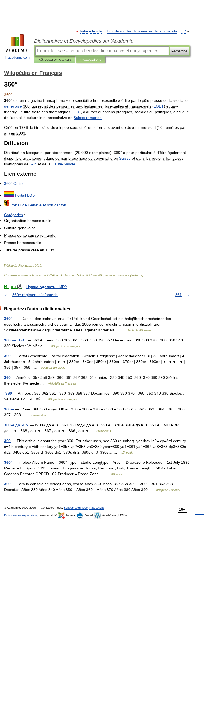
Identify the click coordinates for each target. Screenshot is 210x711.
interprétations (90, 59)
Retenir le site (91, 31)
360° (88, 275)
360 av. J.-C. (15, 340)
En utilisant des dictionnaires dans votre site (142, 31)
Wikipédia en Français (54, 59)
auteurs (136, 275)
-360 (8, 393)
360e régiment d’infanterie (35, 295)
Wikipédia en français (113, 275)
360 (7, 356)
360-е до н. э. (16, 425)
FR (183, 31)
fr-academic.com (17, 58)
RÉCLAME (96, 507)
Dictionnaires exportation (20, 515)
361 (178, 295)
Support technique (76, 507)
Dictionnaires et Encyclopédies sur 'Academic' (84, 41)
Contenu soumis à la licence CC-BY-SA (33, 275)
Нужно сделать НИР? (46, 287)
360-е (9, 409)
